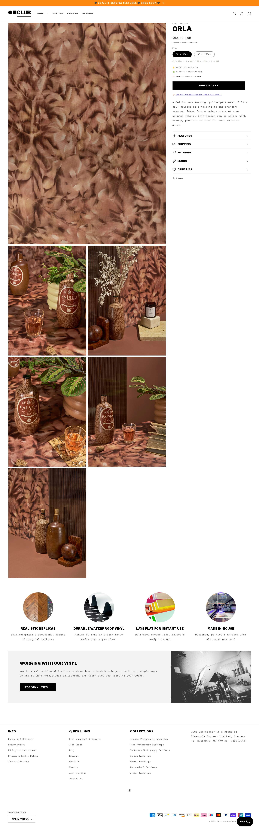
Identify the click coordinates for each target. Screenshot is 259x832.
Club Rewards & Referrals (84, 739)
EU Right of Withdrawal (22, 750)
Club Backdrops (224, 821)
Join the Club (77, 773)
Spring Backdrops (140, 756)
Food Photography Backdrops (147, 744)
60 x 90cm (182, 54)
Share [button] (179, 178)
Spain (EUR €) (20, 819)
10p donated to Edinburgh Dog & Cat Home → (199, 95)
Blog (71, 750)
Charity (73, 767)
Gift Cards (75, 744)
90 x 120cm (204, 54)
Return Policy (16, 744)
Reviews (73, 756)
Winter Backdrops (140, 773)
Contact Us (75, 778)
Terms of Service (18, 761)
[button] (42, 13)
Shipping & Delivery (20, 739)
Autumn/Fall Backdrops (143, 767)
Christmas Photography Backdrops (150, 750)
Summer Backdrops (140, 761)
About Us (74, 761)
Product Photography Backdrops (149, 739)
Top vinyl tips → (38, 687)
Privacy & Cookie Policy (23, 756)
